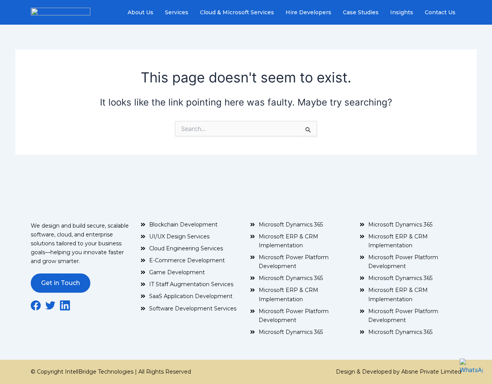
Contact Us (440, 12)
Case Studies (361, 12)
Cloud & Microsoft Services (237, 12)
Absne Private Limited (430, 371)
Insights (401, 12)
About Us (140, 12)
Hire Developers (308, 12)
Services (176, 12)
